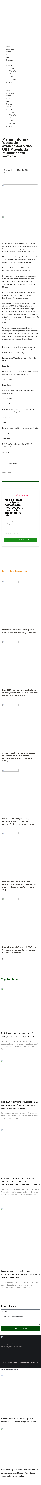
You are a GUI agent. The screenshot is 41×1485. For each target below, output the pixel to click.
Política (8, 57)
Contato (9, 82)
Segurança (12, 79)
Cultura (11, 68)
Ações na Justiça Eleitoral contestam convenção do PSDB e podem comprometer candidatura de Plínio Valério (20, 1181)
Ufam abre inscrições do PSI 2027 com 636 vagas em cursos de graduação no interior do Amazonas (19, 950)
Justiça (8, 63)
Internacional (13, 74)
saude (15, 463)
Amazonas (10, 49)
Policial (8, 52)
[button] (20, 87)
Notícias (9, 65)
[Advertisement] (20, 22)
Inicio (8, 46)
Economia (9, 60)
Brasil (8, 54)
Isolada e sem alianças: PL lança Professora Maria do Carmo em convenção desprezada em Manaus (18, 821)
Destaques (7, 170)
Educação (12, 71)
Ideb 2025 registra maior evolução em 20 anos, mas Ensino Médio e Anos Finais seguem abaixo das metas (20, 693)
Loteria (11, 77)
